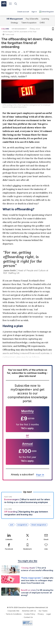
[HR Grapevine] (4, 4)
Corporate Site (13, 611)
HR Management (15, 19)
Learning (45, 19)
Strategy (14, 23)
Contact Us (28, 617)
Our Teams (43, 611)
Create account (23, 12)
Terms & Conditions (13, 614)
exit (11, 525)
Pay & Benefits (32, 19)
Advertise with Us (29, 611)
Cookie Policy (29, 614)
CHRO (42, 23)
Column (5, 29)
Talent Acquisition (29, 23)
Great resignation (38, 525)
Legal (48, 614)
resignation (22, 525)
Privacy (41, 614)
